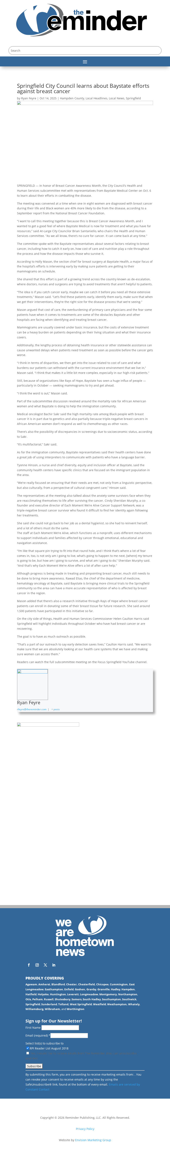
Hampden (128, 989)
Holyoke (43, 994)
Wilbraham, (53, 1009)
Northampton (127, 994)
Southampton (111, 999)
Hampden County (72, 98)
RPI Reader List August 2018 (49, 1048)
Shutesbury (62, 999)
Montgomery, (108, 994)
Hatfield (31, 994)
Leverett (73, 994)
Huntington (58, 994)
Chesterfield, (87, 984)
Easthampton (54, 989)
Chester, (72, 984)
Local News (116, 98)
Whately (134, 1004)
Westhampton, (117, 1004)
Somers (76, 999)
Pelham (37, 999)
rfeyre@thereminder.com (31, 709)
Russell (48, 999)
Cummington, (119, 984)
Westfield (99, 1004)
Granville (103, 989)
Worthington (75, 1009)
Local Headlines (96, 98)
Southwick (129, 999)
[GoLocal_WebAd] (48, 725)
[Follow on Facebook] (29, 965)
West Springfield (81, 1004)
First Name (33, 1028)
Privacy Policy (85, 1129)
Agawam (31, 984)
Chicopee (102, 984)
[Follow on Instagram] (37, 965)
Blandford (58, 984)
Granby (91, 989)
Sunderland (49, 1004)
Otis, (29, 999)
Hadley (115, 989)
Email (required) (38, 1035)
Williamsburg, (35, 1009)
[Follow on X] (45, 965)
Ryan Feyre (28, 98)
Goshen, (80, 989)
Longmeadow (89, 994)
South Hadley (92, 999)
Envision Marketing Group (93, 1140)
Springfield (133, 98)
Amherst (44, 984)
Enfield (69, 989)
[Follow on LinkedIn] (53, 965)
